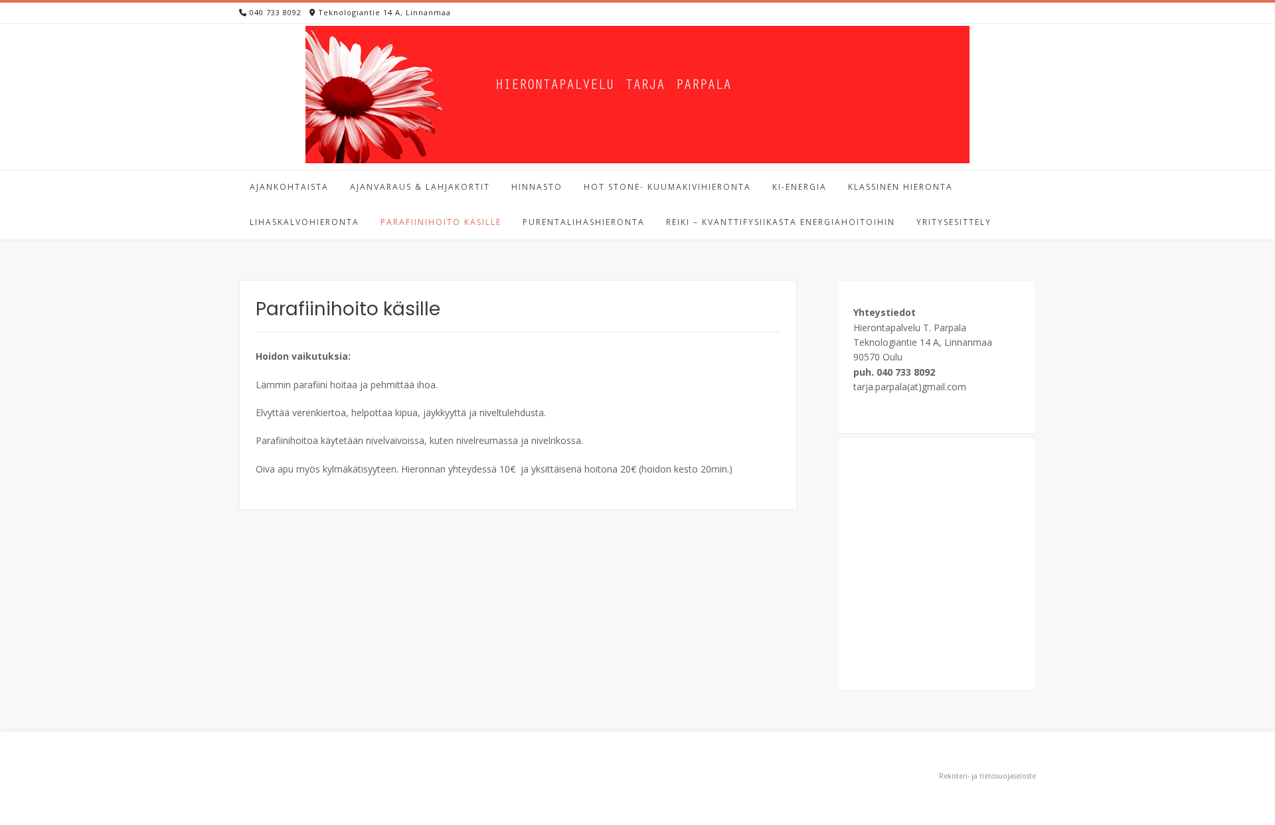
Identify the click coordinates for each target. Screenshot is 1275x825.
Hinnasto (536, 186)
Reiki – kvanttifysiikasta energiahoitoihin (780, 222)
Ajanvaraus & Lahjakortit (420, 186)
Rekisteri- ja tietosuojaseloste (987, 776)
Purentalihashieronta (584, 222)
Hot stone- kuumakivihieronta (667, 186)
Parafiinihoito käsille (441, 222)
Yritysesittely (953, 222)
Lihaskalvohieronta (304, 222)
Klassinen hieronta (900, 186)
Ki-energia (799, 186)
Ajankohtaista (289, 186)
